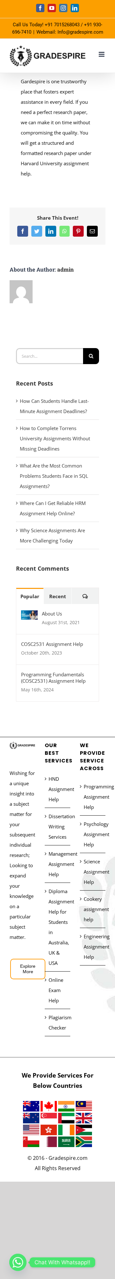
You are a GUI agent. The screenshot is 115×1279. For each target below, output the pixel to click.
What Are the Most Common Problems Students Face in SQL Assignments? (54, 475)
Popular (29, 596)
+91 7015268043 (62, 25)
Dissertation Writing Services (58, 826)
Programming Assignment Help (93, 796)
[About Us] (29, 615)
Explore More (27, 969)
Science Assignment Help (93, 871)
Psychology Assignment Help (93, 834)
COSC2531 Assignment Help (52, 644)
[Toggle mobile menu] (102, 54)
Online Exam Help (56, 990)
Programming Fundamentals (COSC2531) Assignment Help (53, 677)
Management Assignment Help (58, 864)
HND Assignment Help (58, 789)
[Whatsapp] (18, 1262)
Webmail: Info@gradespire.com (69, 32)
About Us (52, 613)
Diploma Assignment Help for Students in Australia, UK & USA (58, 927)
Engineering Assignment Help (93, 946)
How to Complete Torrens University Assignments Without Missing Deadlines (55, 438)
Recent (57, 596)
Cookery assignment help (93, 909)
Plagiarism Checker (58, 1022)
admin (65, 269)
